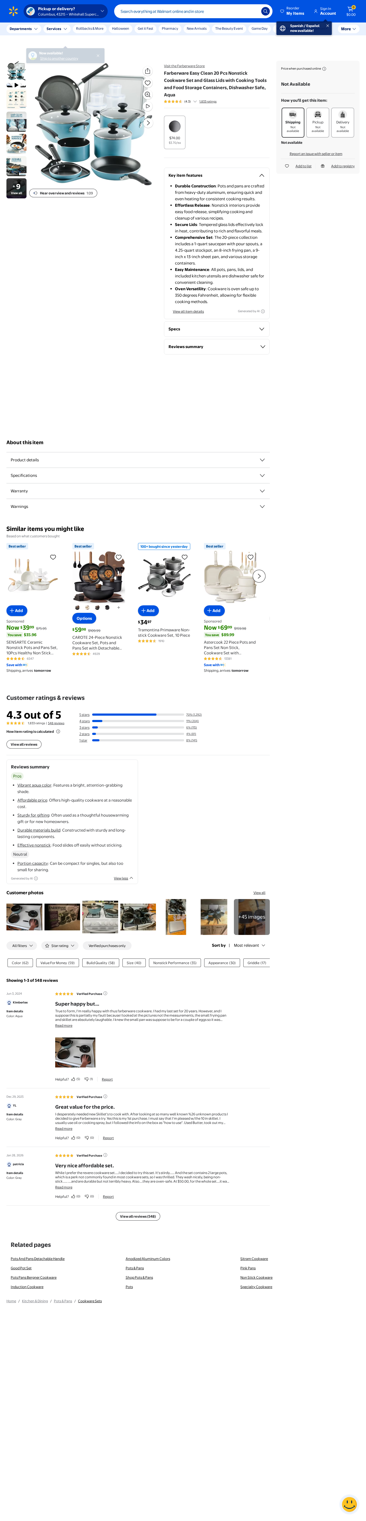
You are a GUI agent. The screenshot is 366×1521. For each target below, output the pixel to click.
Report (107, 1079)
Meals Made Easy (289, 28)
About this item (24, 442)
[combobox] (193, 11)
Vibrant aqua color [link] (34, 785)
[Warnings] (262, 506)
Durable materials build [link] (38, 830)
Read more (63, 1025)
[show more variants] (118, 607)
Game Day (260, 28)
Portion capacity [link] (32, 863)
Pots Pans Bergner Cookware (34, 1277)
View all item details (188, 311)
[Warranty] (262, 491)
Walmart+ (320, 28)
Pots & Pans (135, 1268)
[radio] (174, 132)
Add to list (304, 166)
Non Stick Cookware (256, 1277)
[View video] (147, 106)
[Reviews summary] (195, 101)
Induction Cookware (27, 1287)
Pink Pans (248, 1268)
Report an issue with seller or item (316, 154)
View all (259, 892)
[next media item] (148, 123)
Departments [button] (21, 29)
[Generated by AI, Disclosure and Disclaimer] (263, 311)
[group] (190, 101)
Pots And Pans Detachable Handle (38, 1258)
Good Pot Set (21, 1268)
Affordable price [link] (32, 800)
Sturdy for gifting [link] (33, 815)
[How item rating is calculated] (58, 731)
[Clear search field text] (253, 11)
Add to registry (343, 166)
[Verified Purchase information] (105, 993)
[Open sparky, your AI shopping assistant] (349, 1504)
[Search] (265, 11)
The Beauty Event (229, 28)
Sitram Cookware (254, 1258)
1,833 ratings (207, 101)
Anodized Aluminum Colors (148, 1258)
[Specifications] (262, 475)
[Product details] (262, 460)
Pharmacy (170, 28)
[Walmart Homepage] (13, 11)
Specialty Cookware (256, 1287)
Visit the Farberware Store (184, 66)
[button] (292, 11)
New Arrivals (197, 28)
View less (121, 878)
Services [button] (54, 29)
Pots (129, 1287)
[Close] (99, 29)
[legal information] (324, 69)
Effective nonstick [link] (34, 845)
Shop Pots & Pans (139, 1277)
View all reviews (24, 744)
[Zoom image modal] (147, 94)
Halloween (120, 28)
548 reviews (56, 723)
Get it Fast (145, 28)
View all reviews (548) (138, 1216)
